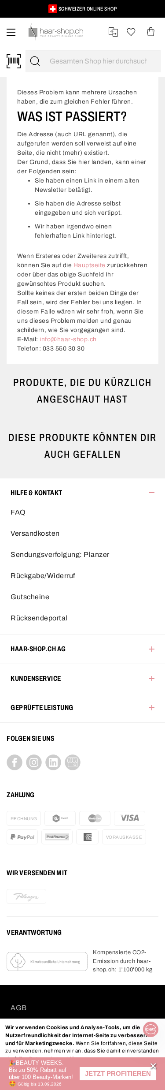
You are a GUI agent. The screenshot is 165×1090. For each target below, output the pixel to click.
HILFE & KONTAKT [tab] (36, 492)
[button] (118, 1074)
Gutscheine (30, 597)
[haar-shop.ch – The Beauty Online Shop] (56, 32)
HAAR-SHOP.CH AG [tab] (38, 649)
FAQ (18, 512)
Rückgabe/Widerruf (43, 575)
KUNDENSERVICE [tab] (36, 678)
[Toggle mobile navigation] (11, 32)
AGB (19, 1008)
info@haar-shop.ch (68, 339)
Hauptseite (89, 265)
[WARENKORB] (150, 31)
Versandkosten (35, 533)
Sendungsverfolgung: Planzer (60, 554)
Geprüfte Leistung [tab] (42, 707)
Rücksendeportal (39, 618)
